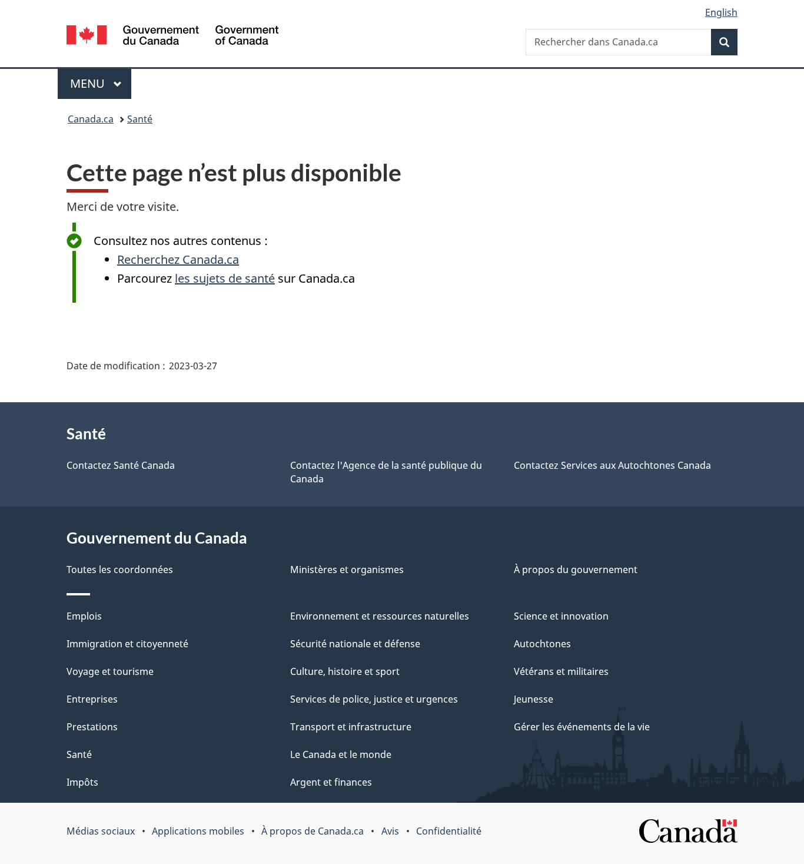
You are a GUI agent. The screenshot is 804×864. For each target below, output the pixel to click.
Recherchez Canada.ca (178, 259)
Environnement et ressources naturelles (379, 616)
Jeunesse (533, 699)
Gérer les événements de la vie (582, 726)
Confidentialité (448, 831)
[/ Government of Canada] (172, 36)
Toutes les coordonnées (120, 569)
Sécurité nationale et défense (355, 643)
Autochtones (542, 643)
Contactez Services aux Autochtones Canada (612, 465)
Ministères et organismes (347, 569)
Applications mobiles (198, 831)
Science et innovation (561, 616)
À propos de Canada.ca (312, 831)
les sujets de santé (225, 278)
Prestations (92, 726)
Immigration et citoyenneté (127, 643)
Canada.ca (91, 118)
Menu (100, 83)
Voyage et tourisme (110, 671)
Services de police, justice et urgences (374, 699)
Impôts (82, 782)
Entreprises (92, 699)
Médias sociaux (101, 831)
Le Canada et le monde (340, 754)
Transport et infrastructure (350, 726)
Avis (390, 831)
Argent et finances (331, 782)
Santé (139, 118)
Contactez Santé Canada (121, 465)
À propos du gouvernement (575, 569)
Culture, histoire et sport (345, 671)
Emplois (84, 616)
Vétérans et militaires (561, 671)
